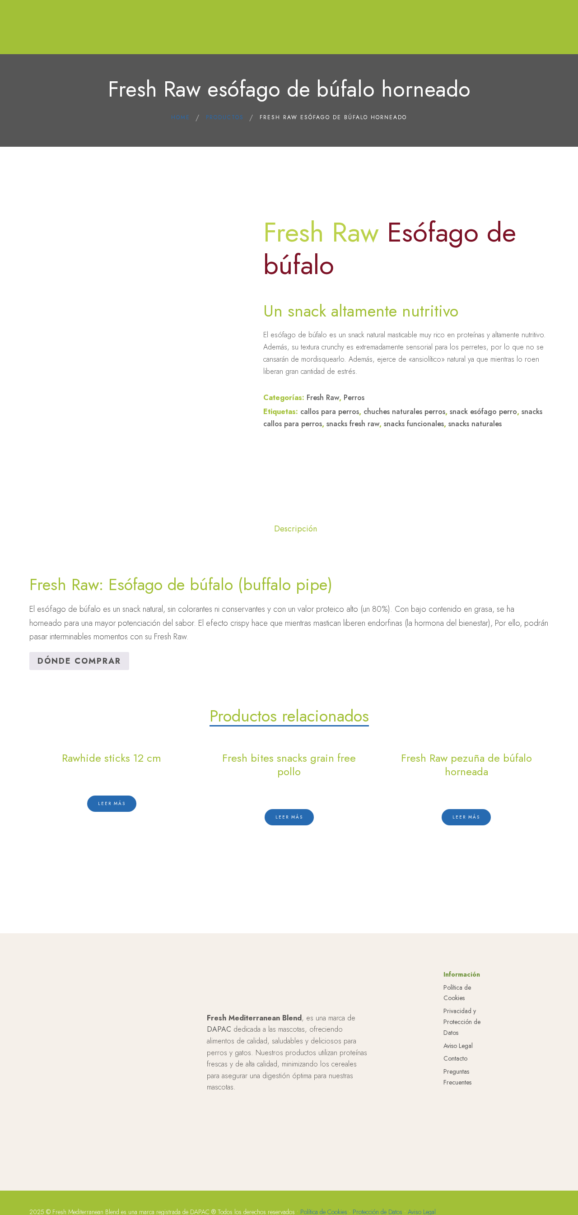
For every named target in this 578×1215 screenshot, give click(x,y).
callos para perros (329, 411)
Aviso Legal (458, 1045)
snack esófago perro (483, 411)
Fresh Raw (323, 397)
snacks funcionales (414, 424)
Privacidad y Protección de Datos (461, 1021)
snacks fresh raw (352, 424)
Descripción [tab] (295, 529)
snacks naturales (475, 424)
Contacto (455, 1058)
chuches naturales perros (404, 411)
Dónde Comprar (79, 661)
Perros (354, 397)
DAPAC (219, 1029)
